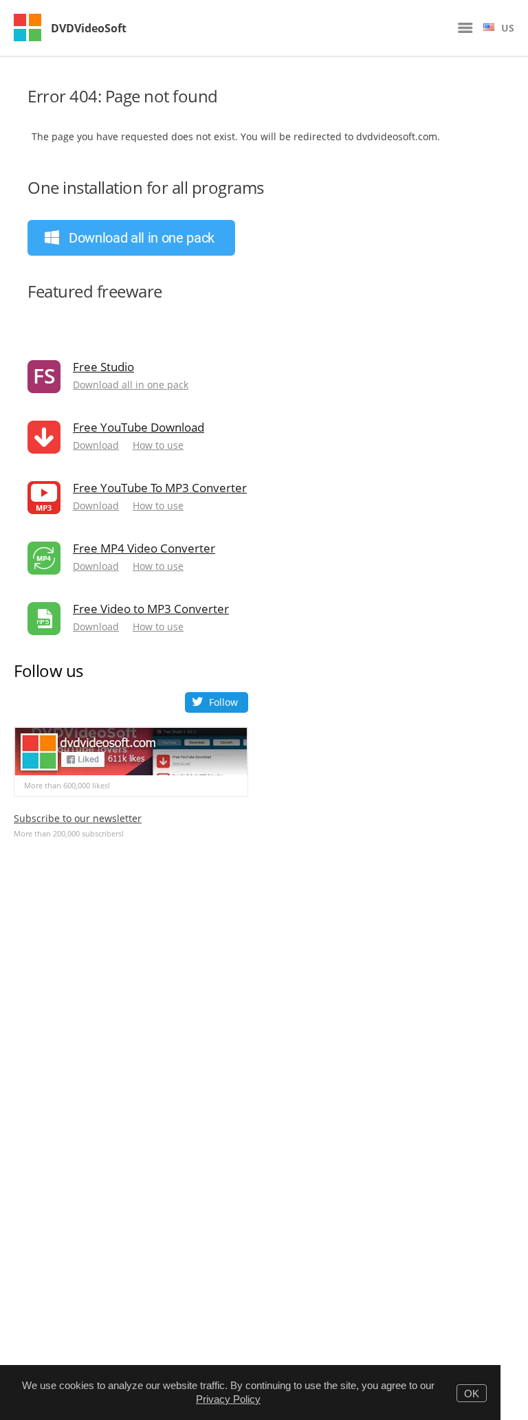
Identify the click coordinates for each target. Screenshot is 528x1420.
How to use (158, 445)
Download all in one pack (130, 385)
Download (96, 445)
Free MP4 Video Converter (144, 548)
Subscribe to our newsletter (78, 818)
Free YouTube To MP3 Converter (160, 488)
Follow (223, 702)
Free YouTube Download (138, 427)
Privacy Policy (228, 1399)
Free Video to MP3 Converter (151, 609)
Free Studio (103, 367)
